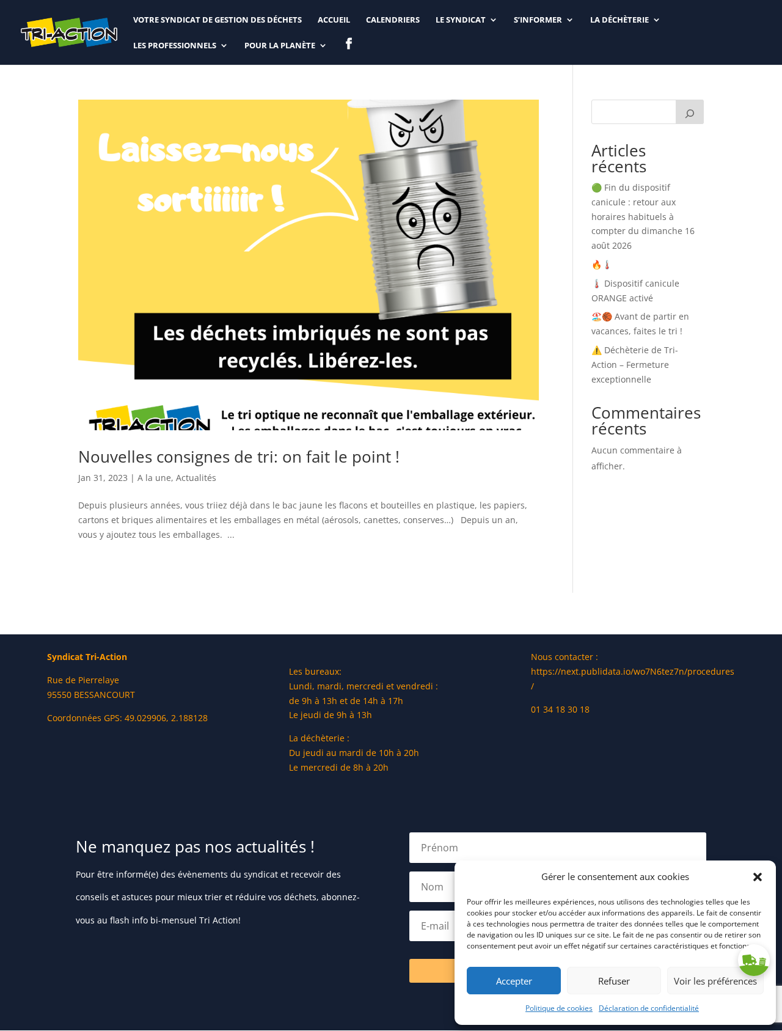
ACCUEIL (334, 20)
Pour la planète (279, 46)
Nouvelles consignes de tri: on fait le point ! (239, 457)
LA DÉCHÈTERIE (619, 20)
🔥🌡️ (601, 264)
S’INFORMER (538, 20)
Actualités (196, 477)
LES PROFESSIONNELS (174, 46)
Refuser (614, 981)
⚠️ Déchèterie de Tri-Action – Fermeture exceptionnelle (634, 364)
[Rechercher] (690, 112)
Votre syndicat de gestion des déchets (217, 20)
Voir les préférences (715, 981)
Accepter (514, 981)
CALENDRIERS (393, 20)
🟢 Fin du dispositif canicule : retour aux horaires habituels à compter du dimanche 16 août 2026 (643, 216)
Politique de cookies (559, 1008)
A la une (154, 477)
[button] (757, 877)
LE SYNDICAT (461, 20)
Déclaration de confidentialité (649, 1008)
